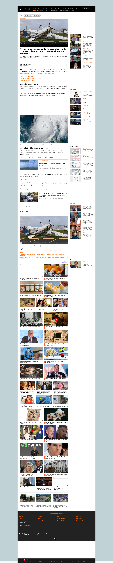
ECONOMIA (57, 8)
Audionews (85, 8)
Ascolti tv (56, 10)
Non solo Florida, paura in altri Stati (31, 78)
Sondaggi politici (71, 10)
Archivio (78, 533)
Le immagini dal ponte (27, 80)
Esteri (58, 516)
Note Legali (32, 561)
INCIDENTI (85, 55)
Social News (79, 518)
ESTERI (64, 8)
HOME (21, 18)
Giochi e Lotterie (61, 518)
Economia (78, 516)
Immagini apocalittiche (27, 76)
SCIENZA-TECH (71, 8)
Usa (27, 211)
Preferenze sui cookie (46, 561)
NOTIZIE (27, 9)
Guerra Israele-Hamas (81, 520)
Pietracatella (42, 10)
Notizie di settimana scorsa (25, 525)
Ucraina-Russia (42, 520)
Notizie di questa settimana (25, 524)
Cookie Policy (40, 561)
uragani (22, 211)
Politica (40, 516)
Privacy (36, 561)
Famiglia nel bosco (63, 10)
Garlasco (47, 10)
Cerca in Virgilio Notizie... (38, 534)
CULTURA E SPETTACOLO (87, 34)
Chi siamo (27, 561)
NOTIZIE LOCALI (85, 105)
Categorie (70, 533)
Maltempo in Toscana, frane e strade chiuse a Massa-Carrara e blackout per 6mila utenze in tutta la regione (44, 258)
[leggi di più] (67, 65)
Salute (39, 518)
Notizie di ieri (22, 522)
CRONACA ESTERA (23, 503)
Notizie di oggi (22, 520)
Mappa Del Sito (61, 533)
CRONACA (45, 8)
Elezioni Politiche (61, 520)
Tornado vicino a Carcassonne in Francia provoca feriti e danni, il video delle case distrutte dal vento (43, 251)
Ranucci (52, 10)
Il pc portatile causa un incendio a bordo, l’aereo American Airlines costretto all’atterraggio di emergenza (43, 254)
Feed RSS (52, 533)
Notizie (25, 533)
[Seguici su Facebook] (55, 539)
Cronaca (21, 516)
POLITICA (51, 8)
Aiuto (52, 561)
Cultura (21, 518)
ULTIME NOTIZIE (36, 8)
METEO (84, 261)
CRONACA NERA (86, 48)
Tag (84, 533)
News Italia (91, 533)
